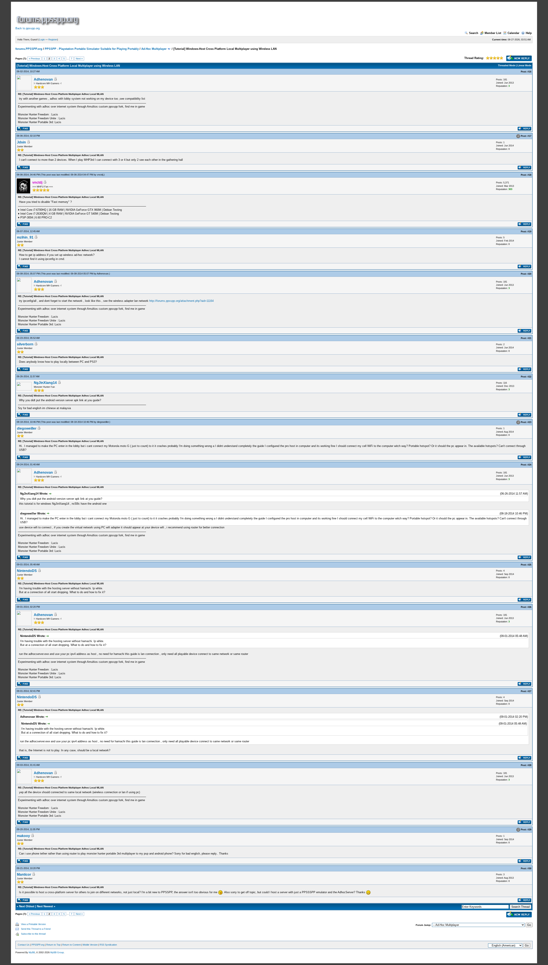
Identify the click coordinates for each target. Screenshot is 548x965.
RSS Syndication (108, 944)
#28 (529, 765)
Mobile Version (90, 944)
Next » (79, 58)
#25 (529, 564)
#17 (529, 136)
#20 (529, 274)
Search (473, 33)
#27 (529, 691)
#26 (529, 607)
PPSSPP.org (37, 944)
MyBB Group (57, 952)
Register (52, 39)
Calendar (513, 33)
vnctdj (100, 174)
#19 (529, 231)
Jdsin (21, 142)
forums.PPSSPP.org (28, 48)
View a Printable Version (33, 924)
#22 (529, 376)
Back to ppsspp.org (27, 28)
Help (529, 33)
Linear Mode (524, 65)
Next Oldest (26, 906)
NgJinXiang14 (45, 383)
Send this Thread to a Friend (36, 929)
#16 (529, 71)
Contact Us (24, 944)
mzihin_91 (25, 237)
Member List (493, 33)
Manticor (24, 874)
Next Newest (45, 906)
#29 (529, 829)
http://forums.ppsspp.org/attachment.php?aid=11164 (181, 300)
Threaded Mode (506, 65)
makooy (23, 836)
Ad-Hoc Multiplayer (154, 48)
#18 (529, 175)
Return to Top (53, 944)
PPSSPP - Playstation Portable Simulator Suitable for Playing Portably (92, 48)
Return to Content (71, 944)
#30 (529, 868)
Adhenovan (43, 79)
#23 (529, 422)
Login (42, 39)
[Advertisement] (158, 15)
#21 (529, 338)
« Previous (34, 58)
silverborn (25, 344)
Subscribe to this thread (33, 934)
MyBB (32, 952)
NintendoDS (27, 571)
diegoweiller (103, 422)
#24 (529, 464)
